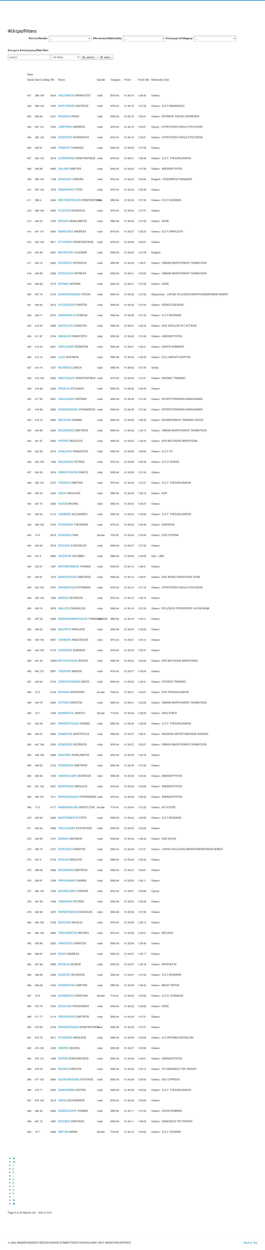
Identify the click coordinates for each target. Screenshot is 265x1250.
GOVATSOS (65, 137)
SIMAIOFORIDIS (68, 472)
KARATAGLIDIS (67, 776)
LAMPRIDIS (65, 127)
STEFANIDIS (65, 524)
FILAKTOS (64, 210)
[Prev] (14, 1162)
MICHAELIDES (66, 891)
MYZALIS (63, 964)
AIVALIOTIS (65, 451)
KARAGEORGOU (68, 409)
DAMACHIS (64, 336)
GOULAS (63, 859)
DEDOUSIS (64, 922)
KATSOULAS (65, 273)
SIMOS (62, 1100)
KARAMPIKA (65, 995)
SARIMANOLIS (67, 315)
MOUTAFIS (64, 629)
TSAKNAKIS (65, 901)
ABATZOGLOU (66, 378)
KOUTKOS (64, 545)
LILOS (61, 357)
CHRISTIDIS (65, 943)
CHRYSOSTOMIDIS (69, 681)
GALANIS (63, 168)
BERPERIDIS (66, 786)
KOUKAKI (63, 692)
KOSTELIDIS (65, 325)
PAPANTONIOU (67, 912)
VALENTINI (64, 556)
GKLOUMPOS (66, 95)
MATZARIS (64, 420)
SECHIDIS (64, 1121)
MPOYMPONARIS (68, 566)
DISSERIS (64, 974)
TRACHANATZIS (67, 933)
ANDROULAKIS (67, 1111)
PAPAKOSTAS (66, 587)
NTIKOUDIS (65, 849)
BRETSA (63, 1131)
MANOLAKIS (65, 231)
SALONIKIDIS (66, 430)
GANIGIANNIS (66, 1090)
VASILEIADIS (66, 346)
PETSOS (63, 702)
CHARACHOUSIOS (69, 294)
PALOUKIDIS (65, 462)
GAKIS (62, 493)
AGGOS (63, 503)
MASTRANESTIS (68, 817)
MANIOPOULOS (67, 577)
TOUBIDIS (64, 147)
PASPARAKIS (66, 189)
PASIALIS (64, 388)
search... (91, 57)
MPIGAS (63, 221)
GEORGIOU (65, 263)
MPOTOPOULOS (67, 660)
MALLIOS (63, 608)
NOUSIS (63, 1069)
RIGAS (62, 954)
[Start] (14, 1158)
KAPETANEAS (66, 106)
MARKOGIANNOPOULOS (72, 619)
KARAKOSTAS (66, 985)
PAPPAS (63, 1058)
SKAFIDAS (64, 755)
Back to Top (250, 1242)
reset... (107, 57)
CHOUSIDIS (65, 650)
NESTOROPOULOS (69, 200)
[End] (14, 1204)
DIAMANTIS (65, 734)
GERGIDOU (65, 535)
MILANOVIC (65, 367)
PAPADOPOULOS (68, 723)
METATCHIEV (66, 252)
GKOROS (63, 1048)
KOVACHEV (65, 179)
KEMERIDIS (65, 744)
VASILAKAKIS (66, 399)
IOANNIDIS (64, 514)
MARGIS (63, 598)
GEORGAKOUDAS (69, 1079)
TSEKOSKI (64, 671)
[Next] (14, 1200)
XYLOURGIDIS (66, 304)
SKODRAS (64, 116)
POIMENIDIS (65, 765)
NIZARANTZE (66, 713)
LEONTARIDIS (66, 158)
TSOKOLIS (64, 482)
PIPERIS (63, 441)
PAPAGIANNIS (66, 880)
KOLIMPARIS (66, 870)
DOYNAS (63, 284)
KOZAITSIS (65, 1006)
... (14, 1176)
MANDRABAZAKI (68, 807)
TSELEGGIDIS (66, 828)
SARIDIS (63, 838)
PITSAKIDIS (65, 1037)
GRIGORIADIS (66, 1016)
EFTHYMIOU (65, 242)
